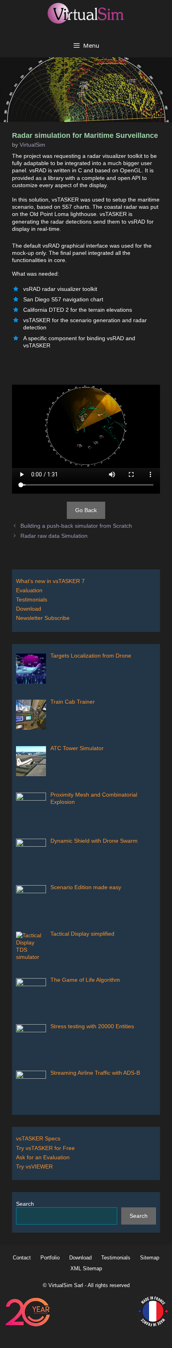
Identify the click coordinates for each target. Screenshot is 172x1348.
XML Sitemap (86, 1268)
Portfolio (50, 1258)
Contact (22, 1258)
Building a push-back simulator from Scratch (76, 526)
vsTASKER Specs (38, 1138)
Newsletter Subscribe (43, 618)
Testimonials (31, 599)
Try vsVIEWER (34, 1166)
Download (28, 608)
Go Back (86, 510)
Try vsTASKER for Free (45, 1148)
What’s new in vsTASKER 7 (50, 581)
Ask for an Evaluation (43, 1157)
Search (25, 1204)
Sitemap (149, 1258)
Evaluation (29, 590)
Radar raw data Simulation (54, 536)
